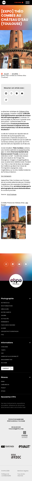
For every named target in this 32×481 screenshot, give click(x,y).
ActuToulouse (11, 194)
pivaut (3, 388)
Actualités (5, 319)
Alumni (3, 328)
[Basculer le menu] (27, 2)
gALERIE (3, 315)
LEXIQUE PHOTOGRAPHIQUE (9, 331)
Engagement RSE (6, 360)
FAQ (2, 335)
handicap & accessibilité (9, 356)
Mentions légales (22, 471)
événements (5, 322)
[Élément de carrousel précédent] (3, 222)
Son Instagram (6, 176)
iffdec (3, 391)
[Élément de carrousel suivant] (28, 222)
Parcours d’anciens (8, 325)
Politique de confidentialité (6, 475)
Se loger (4, 363)
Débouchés (5, 309)
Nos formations (7, 306)
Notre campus (6, 312)
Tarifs (3, 350)
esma (3, 381)
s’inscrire (4, 347)
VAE (2, 353)
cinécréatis (5, 384)
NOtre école (5, 303)
